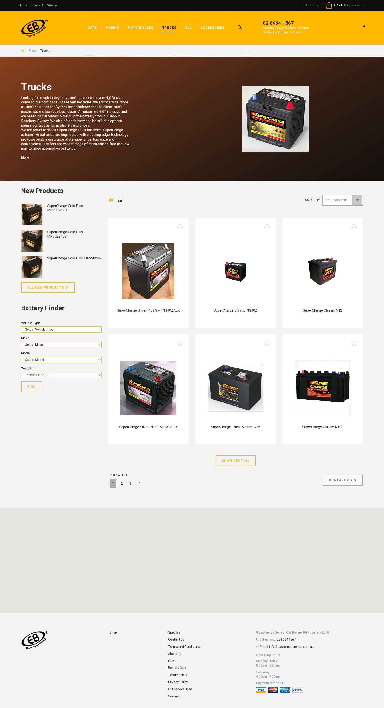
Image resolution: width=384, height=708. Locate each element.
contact (37, 5)
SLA (188, 28)
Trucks (169, 28)
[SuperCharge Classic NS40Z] (235, 268)
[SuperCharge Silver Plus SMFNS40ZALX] (148, 268)
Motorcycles (140, 28)
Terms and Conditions (184, 646)
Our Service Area (180, 689)
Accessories (212, 28)
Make (25, 338)
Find (31, 386)
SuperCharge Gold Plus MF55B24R (74, 258)
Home (23, 5)
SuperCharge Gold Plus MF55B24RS (65, 208)
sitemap (53, 5)
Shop (32, 50)
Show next (235, 461)
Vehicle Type (30, 323)
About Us (174, 654)
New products (42, 191)
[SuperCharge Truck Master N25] (235, 384)
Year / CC (28, 368)
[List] (120, 201)
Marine (112, 28)
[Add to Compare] (180, 226)
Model (25, 353)
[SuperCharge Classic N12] (322, 268)
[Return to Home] (22, 50)
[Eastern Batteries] (34, 28)
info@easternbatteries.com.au (291, 646)
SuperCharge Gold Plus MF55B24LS (65, 234)
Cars (92, 28)
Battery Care (177, 668)
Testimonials (177, 675)
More (25, 157)
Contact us (176, 639)
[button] (192, 558)
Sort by (312, 200)
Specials (174, 632)
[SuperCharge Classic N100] (322, 384)
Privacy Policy (178, 682)
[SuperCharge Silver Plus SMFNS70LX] (148, 384)
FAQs (172, 661)
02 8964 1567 (278, 23)
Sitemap (174, 696)
